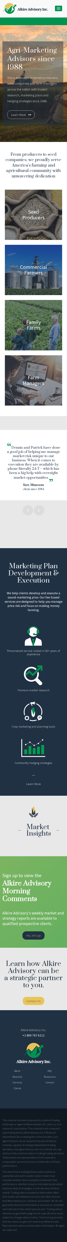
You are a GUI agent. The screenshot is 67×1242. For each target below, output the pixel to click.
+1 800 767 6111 (33, 1035)
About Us (17, 1076)
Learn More (18, 115)
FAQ (50, 1070)
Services (17, 1082)
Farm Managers (11, 354)
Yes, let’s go (33, 935)
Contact (49, 1082)
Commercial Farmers (14, 244)
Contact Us (33, 1001)
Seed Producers (11, 189)
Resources (49, 1076)
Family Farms (9, 299)
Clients (17, 1088)
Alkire (17, 1070)
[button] (28, 505)
